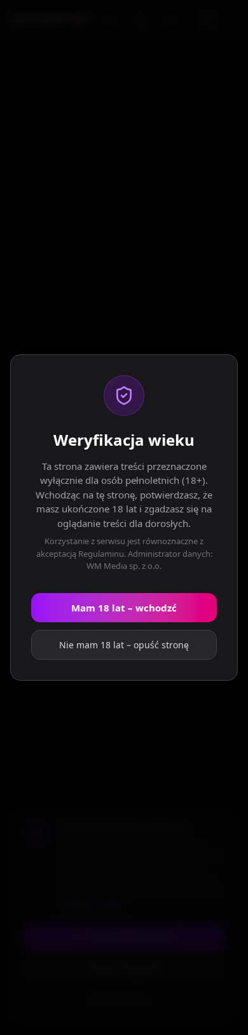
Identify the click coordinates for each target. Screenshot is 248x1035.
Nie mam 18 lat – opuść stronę (124, 645)
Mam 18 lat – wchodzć (124, 607)
